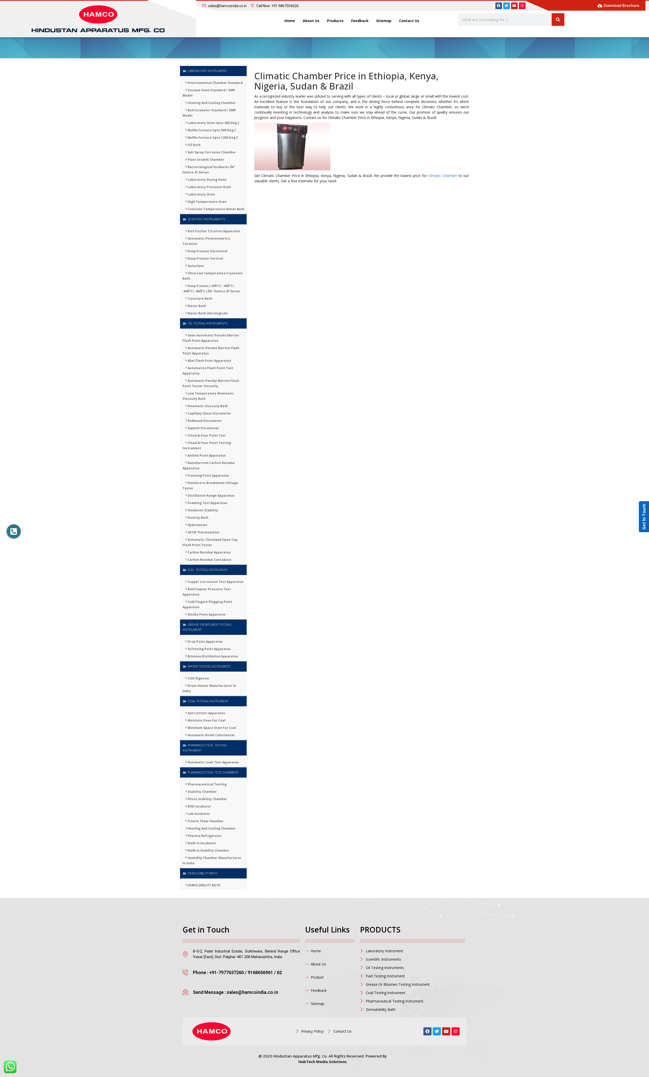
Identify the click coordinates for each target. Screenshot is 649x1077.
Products (335, 20)
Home (289, 20)
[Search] (558, 19)
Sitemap (383, 20)
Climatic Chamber (442, 175)
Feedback (360, 20)
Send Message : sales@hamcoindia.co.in (235, 992)
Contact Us (409, 20)
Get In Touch (644, 517)
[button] (14, 531)
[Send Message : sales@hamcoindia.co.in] (185, 992)
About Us (311, 20)
